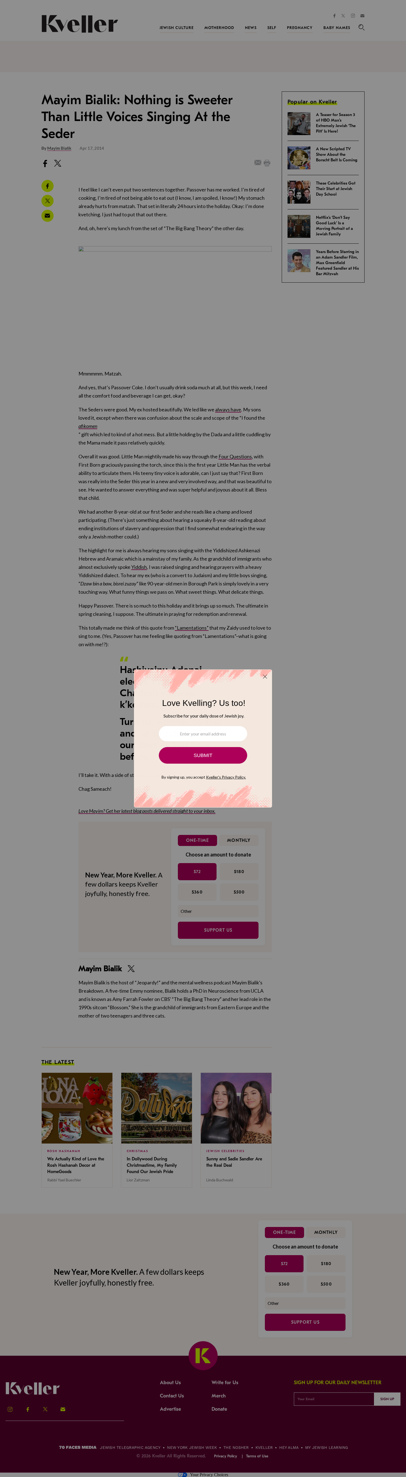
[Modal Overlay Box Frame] (203, 738)
